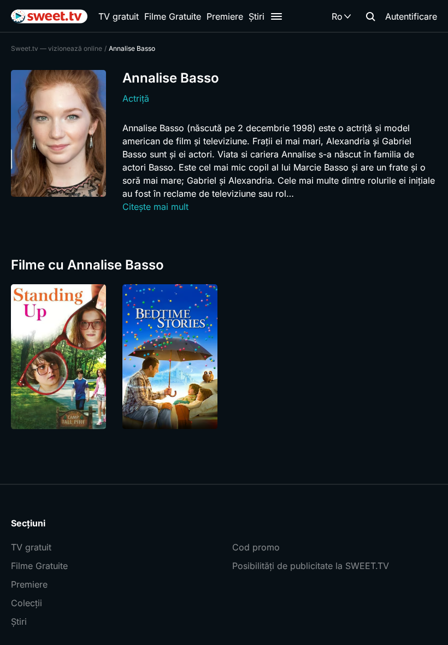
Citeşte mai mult (155, 206)
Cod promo (256, 547)
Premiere (225, 16)
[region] (224, 356)
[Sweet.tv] (49, 16)
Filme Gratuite (172, 16)
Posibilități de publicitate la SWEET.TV (310, 565)
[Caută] (370, 16)
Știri (256, 16)
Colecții (26, 602)
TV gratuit (118, 16)
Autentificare (411, 16)
